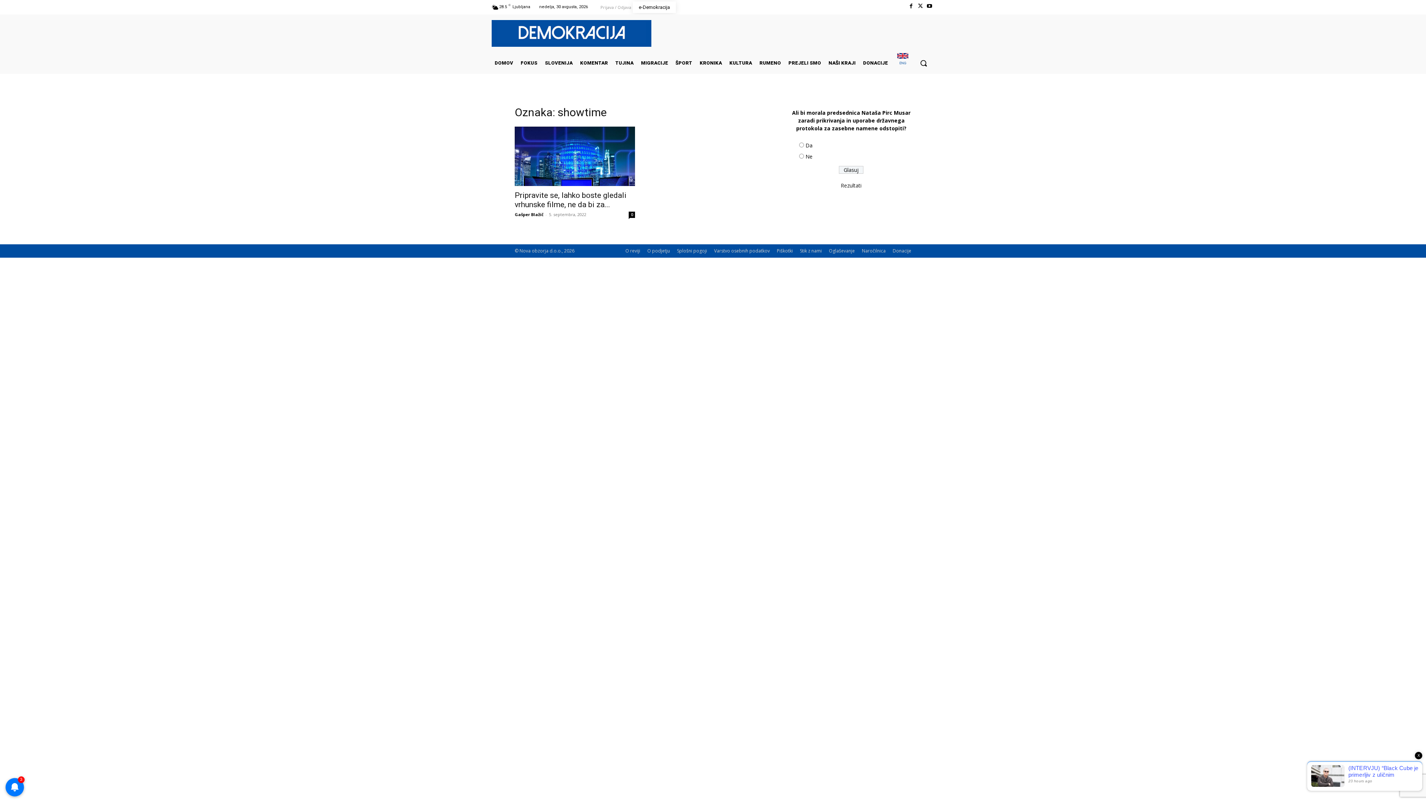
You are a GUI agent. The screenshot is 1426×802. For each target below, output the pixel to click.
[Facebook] (910, 6)
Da (809, 145)
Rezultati (851, 185)
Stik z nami (811, 251)
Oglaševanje (842, 251)
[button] (923, 63)
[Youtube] (929, 6)
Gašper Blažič (529, 214)
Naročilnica (874, 251)
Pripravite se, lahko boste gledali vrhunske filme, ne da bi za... (570, 200)
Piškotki (785, 251)
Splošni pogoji (692, 251)
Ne (809, 156)
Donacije (902, 251)
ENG (902, 63)
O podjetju (658, 251)
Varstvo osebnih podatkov (742, 251)
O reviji (632, 251)
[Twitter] (920, 6)
